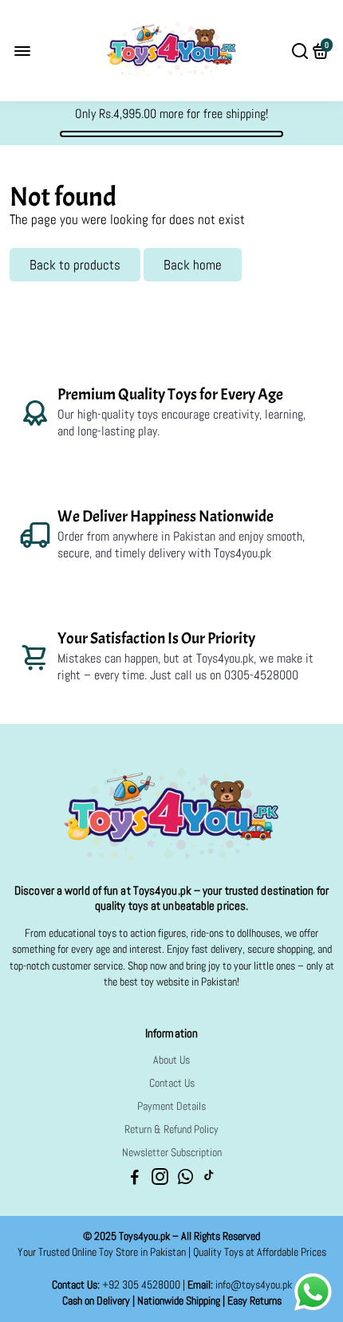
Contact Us (172, 1083)
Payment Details (171, 1106)
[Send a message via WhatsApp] (313, 1292)
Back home (193, 264)
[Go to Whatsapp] (185, 1178)
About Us (171, 1060)
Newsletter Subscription (172, 1152)
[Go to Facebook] (135, 1178)
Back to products (75, 264)
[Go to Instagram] (160, 1178)
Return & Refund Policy (171, 1129)
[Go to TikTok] (209, 1178)
